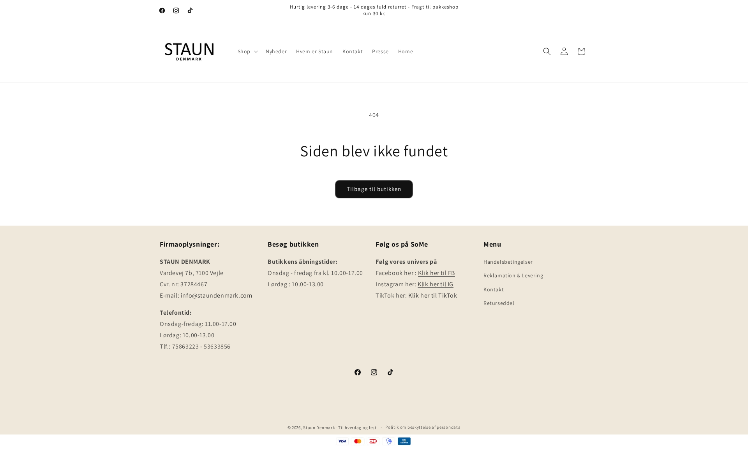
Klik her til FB (436, 273)
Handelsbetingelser (508, 261)
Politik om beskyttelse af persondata (422, 427)
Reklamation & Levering (513, 275)
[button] (247, 51)
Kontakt (493, 289)
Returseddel (499, 303)
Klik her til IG (435, 284)
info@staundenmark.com (216, 295)
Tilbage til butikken (374, 189)
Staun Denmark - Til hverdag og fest (340, 427)
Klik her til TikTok (432, 295)
